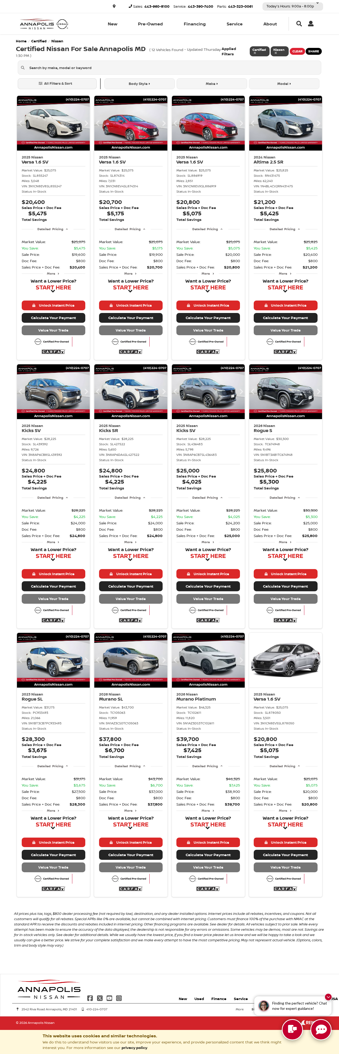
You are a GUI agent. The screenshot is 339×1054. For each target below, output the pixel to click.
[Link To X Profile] (100, 998)
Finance (218, 998)
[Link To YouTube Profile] (110, 998)
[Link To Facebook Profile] (90, 998)
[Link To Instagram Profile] (119, 998)
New (112, 24)
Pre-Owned (150, 24)
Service (235, 24)
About (270, 24)
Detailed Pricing (50, 229)
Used (199, 998)
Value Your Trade (53, 330)
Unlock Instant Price (55, 305)
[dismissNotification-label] (328, 997)
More (51, 273)
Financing (195, 24)
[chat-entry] (292, 1029)
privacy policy (134, 1047)
